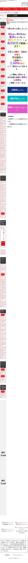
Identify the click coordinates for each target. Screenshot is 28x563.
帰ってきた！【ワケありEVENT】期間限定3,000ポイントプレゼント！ (3, 155)
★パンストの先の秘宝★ (3, 137)
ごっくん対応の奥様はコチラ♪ (3, 85)
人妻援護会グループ (3, 345)
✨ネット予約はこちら (3, 50)
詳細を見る (3, 243)
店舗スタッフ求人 (3, 286)
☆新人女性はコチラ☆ (3, 99)
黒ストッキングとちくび (3, 316)
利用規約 (7, 555)
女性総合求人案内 (3, 282)
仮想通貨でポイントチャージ (3, 299)
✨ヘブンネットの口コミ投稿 (3, 36)
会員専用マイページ (3, 270)
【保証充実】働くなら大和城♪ (3, 394)
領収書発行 (3, 202)
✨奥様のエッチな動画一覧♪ (3, 29)
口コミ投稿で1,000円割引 (3, 147)
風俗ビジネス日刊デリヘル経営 (3, 356)
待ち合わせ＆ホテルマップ (3, 190)
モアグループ (3, 266)
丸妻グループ (3, 340)
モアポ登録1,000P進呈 (3, 371)
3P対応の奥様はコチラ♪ (3, 78)
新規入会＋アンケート (3, 170)
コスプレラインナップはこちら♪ (3, 106)
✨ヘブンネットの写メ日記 (3, 43)
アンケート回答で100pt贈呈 (3, 379)
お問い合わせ (3, 210)
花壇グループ (3, 331)
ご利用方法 (3, 215)
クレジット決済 (3, 198)
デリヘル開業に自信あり (3, 350)
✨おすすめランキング (3, 57)
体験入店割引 (3, 133)
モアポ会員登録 (3, 290)
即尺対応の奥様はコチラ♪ (3, 71)
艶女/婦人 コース (3, 129)
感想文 (2, 186)
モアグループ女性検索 (3, 304)
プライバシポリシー (18, 555)
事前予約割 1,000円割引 (3, 142)
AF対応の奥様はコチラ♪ (3, 92)
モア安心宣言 (3, 294)
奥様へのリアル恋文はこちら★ (3, 64)
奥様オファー (3, 183)
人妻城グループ (3, 322)
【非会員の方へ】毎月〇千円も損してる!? (3, 164)
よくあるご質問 (3, 206)
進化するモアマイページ (3, 276)
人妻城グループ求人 (3, 326)
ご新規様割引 (3, 118)
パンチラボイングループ (3, 336)
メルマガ (3, 194)
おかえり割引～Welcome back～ (3, 124)
